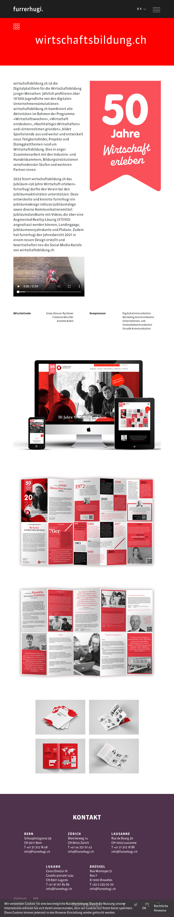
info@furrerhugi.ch (37, 852)
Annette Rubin (65, 321)
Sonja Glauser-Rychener (59, 313)
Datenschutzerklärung (26, 902)
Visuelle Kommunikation (136, 328)
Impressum (20, 898)
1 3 (122, 847)
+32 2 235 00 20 (103, 884)
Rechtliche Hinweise (161, 908)
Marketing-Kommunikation (138, 317)
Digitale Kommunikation (136, 313)
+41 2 (117, 847)
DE (140, 8)
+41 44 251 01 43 (81, 847)
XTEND (63, 219)
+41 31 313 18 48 (37, 847)
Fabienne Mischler (62, 317)
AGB (35, 898)
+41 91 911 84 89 (58, 884)
